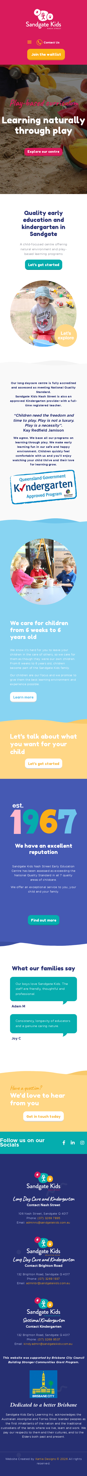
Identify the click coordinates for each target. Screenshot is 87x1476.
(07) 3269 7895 (48, 1218)
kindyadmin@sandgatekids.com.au (48, 1344)
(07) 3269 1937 (49, 1279)
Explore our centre (43, 151)
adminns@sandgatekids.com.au (48, 1222)
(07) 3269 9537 (49, 1339)
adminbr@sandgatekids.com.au (48, 1283)
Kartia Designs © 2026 (51, 1459)
